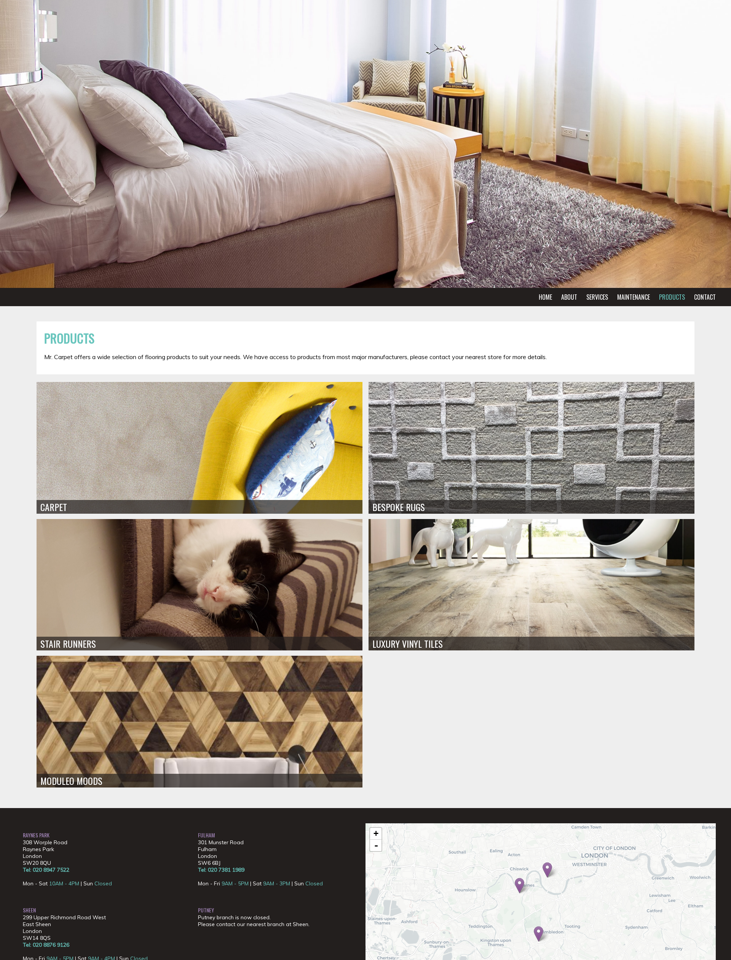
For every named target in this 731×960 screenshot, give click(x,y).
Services (597, 297)
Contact (705, 297)
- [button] (376, 845)
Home (545, 297)
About (569, 297)
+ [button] (375, 833)
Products (672, 297)
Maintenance (633, 297)
